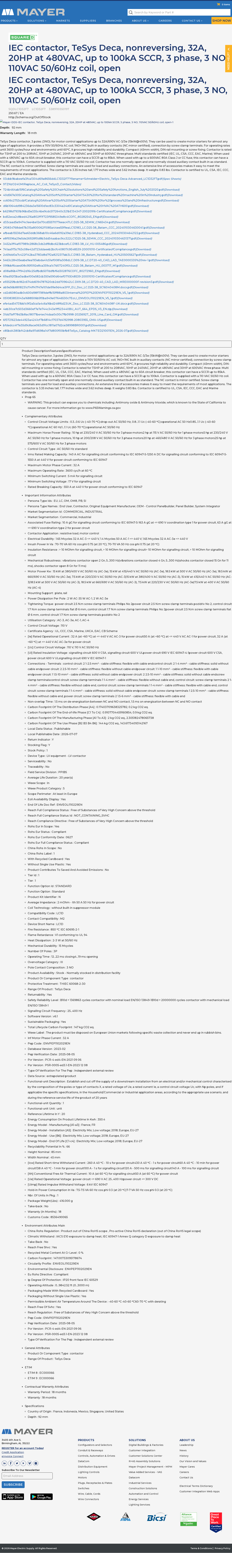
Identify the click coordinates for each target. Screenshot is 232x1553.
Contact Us (191, 20)
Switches (83, 1488)
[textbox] (179, 12)
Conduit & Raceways (90, 1450)
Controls (94, 1472)
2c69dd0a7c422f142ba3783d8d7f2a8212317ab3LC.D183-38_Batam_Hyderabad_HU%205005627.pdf (80, 254)
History (184, 1455)
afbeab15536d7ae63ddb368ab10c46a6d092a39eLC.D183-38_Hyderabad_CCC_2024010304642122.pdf (81, 233)
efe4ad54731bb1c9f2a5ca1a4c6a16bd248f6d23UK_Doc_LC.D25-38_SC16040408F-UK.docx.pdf (75, 303)
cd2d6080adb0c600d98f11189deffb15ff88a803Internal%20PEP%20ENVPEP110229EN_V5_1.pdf (76, 292)
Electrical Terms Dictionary (196, 1486)
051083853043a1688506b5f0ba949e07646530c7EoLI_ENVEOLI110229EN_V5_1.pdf (67, 298)
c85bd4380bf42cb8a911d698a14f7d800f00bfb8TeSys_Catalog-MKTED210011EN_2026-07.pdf (75, 330)
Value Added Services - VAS (145, 1472)
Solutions (36, 20)
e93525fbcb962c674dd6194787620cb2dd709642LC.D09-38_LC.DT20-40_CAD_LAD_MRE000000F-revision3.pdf (88, 282)
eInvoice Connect (12, 1456)
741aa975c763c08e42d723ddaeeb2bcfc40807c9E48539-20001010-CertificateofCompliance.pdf (77, 249)
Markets (63, 20)
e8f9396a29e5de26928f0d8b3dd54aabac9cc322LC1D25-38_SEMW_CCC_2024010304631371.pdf (77, 238)
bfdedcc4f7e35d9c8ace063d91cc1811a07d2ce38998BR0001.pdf (54, 325)
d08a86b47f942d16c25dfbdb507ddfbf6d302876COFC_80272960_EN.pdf (61, 271)
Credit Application (13, 1452)
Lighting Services (139, 1504)
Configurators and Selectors (95, 1445)
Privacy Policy (222, 1548)
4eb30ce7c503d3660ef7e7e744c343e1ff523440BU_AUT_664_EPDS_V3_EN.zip (65, 309)
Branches (114, 20)
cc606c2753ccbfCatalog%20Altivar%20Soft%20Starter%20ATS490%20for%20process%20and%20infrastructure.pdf (91, 200)
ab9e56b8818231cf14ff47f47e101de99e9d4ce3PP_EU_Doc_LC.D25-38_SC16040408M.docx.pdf (75, 287)
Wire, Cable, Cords (89, 1493)
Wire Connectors (88, 1499)
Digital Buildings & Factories (146, 1445)
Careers (165, 20)
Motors (82, 1477)
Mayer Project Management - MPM (150, 1466)
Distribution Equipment (92, 1466)
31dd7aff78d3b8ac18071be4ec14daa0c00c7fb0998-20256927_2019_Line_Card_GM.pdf (70, 314)
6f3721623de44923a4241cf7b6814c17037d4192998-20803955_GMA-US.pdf (62, 320)
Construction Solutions (143, 1488)
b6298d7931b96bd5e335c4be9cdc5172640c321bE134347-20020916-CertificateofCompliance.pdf (77, 211)
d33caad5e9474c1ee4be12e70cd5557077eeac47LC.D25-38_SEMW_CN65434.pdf (66, 222)
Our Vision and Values (193, 1461)
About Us (139, 20)
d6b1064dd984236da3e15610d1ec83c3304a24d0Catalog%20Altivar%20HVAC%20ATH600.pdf (76, 206)
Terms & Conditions (201, 1548)
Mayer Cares (187, 1466)
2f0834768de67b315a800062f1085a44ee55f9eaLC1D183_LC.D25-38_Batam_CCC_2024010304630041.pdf (83, 227)
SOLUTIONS (137, 1440)
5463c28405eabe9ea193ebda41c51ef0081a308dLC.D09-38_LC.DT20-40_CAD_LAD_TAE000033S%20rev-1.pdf (86, 260)
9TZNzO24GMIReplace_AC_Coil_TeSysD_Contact (42, 184)
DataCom (83, 1461)
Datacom (134, 1477)
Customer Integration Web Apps (200, 1491)
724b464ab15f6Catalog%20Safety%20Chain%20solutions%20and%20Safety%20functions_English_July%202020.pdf (91, 189)
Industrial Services (140, 1482)
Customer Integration (142, 1450)
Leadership (186, 1445)
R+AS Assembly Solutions (144, 1461)
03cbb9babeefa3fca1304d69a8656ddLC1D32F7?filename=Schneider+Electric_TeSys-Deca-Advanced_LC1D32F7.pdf (92, 178)
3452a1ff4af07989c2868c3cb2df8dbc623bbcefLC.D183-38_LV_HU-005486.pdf (65, 244)
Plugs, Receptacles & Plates (95, 1482)
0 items (226, 4)
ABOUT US (187, 1440)
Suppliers (88, 20)
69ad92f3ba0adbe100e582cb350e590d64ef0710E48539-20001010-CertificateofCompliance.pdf (77, 276)
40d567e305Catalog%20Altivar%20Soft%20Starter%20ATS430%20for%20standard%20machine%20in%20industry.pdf (93, 195)
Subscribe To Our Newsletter (21, 1470)
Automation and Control (143, 1493)
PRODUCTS (86, 1440)
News (183, 1450)
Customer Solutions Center (145, 1455)
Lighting (83, 1472)
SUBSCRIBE (13, 1485)
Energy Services (139, 1499)
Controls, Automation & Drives (96, 1455)
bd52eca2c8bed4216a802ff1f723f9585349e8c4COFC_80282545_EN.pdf (60, 216)
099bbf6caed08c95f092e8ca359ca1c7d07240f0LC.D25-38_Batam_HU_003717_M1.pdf (70, 265)
